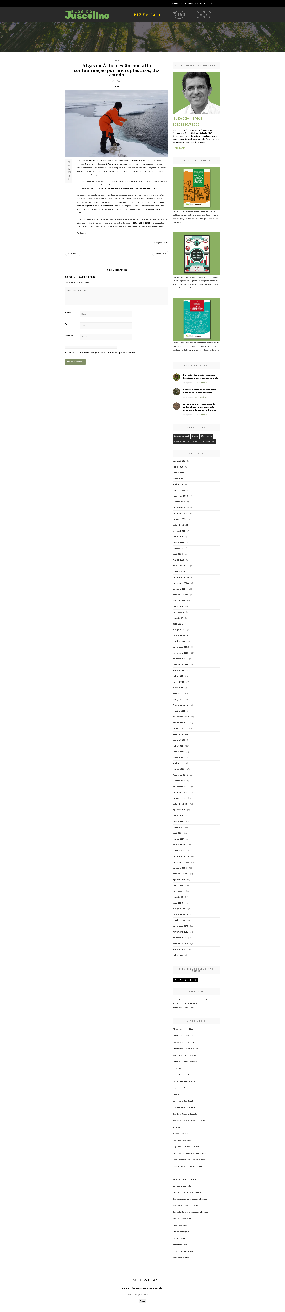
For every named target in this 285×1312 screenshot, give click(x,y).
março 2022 (179, 769)
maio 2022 (178, 757)
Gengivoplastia (179, 1238)
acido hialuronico (193, 1179)
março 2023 (179, 699)
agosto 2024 (179, 600)
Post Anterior (74, 253)
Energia (195, 436)
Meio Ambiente (206, 436)
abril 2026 (178, 484)
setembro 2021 (180, 804)
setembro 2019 (180, 943)
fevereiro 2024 (180, 635)
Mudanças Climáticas (181, 441)
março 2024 (179, 630)
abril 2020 (178, 903)
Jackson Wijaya (182, 1232)
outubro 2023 (180, 659)
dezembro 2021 (180, 787)
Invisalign (176, 1127)
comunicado (154, 209)
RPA (189, 1219)
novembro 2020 (181, 862)
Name (68, 313)
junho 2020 (178, 891)
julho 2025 (178, 537)
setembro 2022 (180, 734)
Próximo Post (160, 253)
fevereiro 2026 (180, 496)
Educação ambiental (181, 436)
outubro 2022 (180, 728)
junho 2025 (178, 542)
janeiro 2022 (179, 781)
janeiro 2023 (179, 711)
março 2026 (179, 490)
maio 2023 (178, 688)
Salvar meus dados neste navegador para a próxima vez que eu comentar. (100, 353)
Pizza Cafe (177, 1068)
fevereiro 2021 (180, 845)
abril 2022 (178, 763)
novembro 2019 (180, 932)
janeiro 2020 (179, 920)
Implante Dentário (180, 1245)
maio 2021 (178, 827)
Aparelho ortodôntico (181, 1258)
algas (148, 164)
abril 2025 (178, 554)
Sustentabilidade (208, 441)
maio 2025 (178, 548)
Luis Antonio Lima (186, 1029)
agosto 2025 (179, 531)
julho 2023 (178, 676)
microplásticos (95, 161)
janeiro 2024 (179, 641)
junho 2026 (178, 473)
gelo (135, 181)
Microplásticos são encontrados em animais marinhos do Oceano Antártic (121, 188)
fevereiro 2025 (180, 566)
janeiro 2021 (179, 850)
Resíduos (116, 81)
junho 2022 (178, 752)
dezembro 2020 (181, 856)
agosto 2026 (179, 461)
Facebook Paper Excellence (184, 1107)
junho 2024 (178, 612)
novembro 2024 (181, 583)
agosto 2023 (179, 670)
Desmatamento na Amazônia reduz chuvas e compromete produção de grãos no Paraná (199, 407)
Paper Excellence (189, 1055)
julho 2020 (178, 885)
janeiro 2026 (179, 502)
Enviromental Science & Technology (102, 164)
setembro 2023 (180, 664)
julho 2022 (178, 746)
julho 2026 (178, 467)
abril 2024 (178, 624)
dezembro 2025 (181, 507)
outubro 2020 (180, 868)
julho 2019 (178, 955)
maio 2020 (178, 897)
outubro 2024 (180, 589)
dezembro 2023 (181, 647)
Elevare (176, 1094)
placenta (91, 206)
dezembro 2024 (181, 577)
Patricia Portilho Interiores (183, 1036)
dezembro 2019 (180, 926)
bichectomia (192, 1173)
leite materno (106, 206)
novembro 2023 (181, 653)
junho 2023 (178, 682)
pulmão (80, 206)
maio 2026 (178, 478)
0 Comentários (201, 383)
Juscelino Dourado (189, 1114)
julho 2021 (178, 816)
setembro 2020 (180, 874)
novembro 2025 (180, 513)
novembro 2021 (180, 792)
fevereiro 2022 (180, 775)
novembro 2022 (181, 722)
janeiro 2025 (179, 571)
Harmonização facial (181, 1134)
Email (68, 324)
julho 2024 (178, 606)
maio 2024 (178, 618)
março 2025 (178, 560)
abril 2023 (178, 694)
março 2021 (178, 839)
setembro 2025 (180, 525)
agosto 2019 (179, 949)
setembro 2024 (180, 595)
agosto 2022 (179, 740)
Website (69, 336)
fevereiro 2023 (180, 705)
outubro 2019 (179, 938)
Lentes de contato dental (183, 1101)
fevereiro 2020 (180, 914)
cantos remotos (134, 161)
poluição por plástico (142, 223)
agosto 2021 (179, 810)
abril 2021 (177, 833)
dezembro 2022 (181, 717)
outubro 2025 (179, 519)
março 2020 (179, 909)
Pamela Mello (185, 1186)
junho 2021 (178, 821)
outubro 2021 (179, 798)
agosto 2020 (179, 879)
